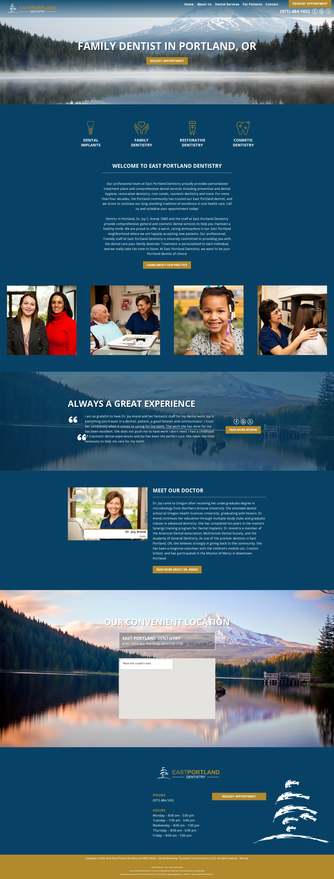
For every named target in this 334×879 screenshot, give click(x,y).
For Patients (252, 4)
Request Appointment (310, 4)
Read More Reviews (243, 430)
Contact (272, 4)
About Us (204, 4)
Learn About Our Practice (167, 265)
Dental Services (227, 4)
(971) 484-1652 (295, 11)
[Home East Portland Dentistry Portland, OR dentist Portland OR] (31, 8)
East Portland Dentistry (124, 858)
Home (189, 4)
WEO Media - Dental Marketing (160, 858)
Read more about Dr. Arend (177, 569)
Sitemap (243, 858)
